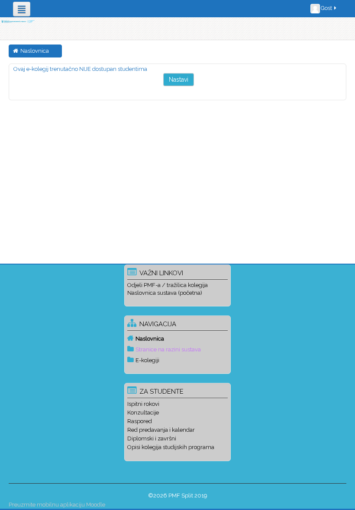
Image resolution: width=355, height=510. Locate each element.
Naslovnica (150, 338)
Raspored (139, 421)
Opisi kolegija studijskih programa (170, 447)
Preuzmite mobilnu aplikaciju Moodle (57, 504)
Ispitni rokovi (143, 404)
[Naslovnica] (18, 21)
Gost (326, 8)
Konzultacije (143, 412)
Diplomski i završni (151, 438)
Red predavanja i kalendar (161, 430)
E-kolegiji (147, 360)
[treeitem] (177, 338)
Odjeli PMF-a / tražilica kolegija (167, 285)
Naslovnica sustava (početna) (164, 293)
